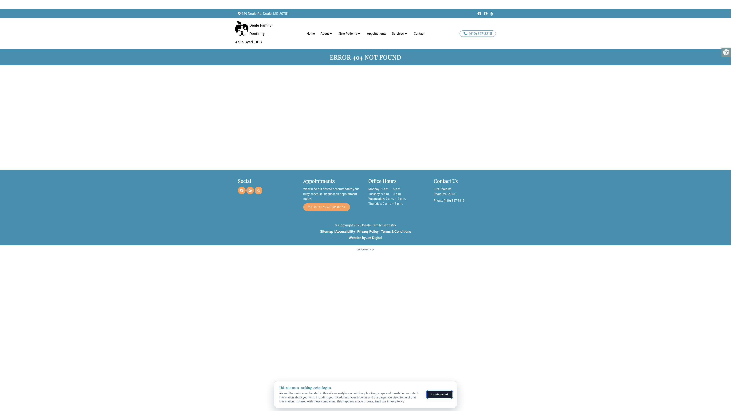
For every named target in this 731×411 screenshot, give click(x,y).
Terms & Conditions (396, 231)
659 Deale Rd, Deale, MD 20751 (265, 14)
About (325, 33)
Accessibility (345, 231)
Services (398, 33)
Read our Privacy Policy (389, 401)
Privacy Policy (368, 231)
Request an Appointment (327, 207)
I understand (439, 394)
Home (311, 33)
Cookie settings (365, 249)
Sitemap (326, 231)
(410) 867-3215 (480, 34)
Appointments (376, 33)
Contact (419, 33)
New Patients (348, 33)
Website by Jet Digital (365, 238)
